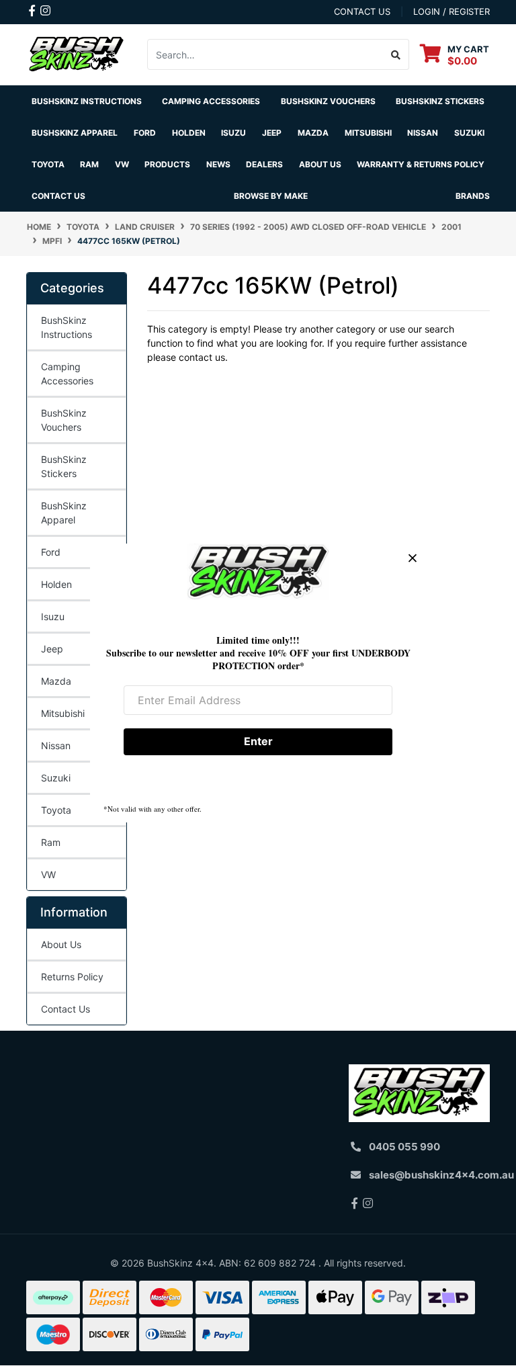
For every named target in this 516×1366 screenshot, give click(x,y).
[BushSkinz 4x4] (76, 53)
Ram (50, 842)
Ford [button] (145, 133)
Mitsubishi (63, 713)
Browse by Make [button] (271, 196)
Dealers (264, 164)
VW (48, 874)
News (218, 164)
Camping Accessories (211, 101)
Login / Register (451, 11)
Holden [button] (189, 133)
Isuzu (52, 616)
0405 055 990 (404, 1146)
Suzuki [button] (469, 133)
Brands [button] (473, 196)
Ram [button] (89, 164)
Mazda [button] (313, 133)
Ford (50, 552)
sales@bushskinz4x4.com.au (441, 1174)
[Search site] (396, 54)
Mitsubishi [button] (368, 133)
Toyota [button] (48, 164)
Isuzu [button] (233, 133)
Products (167, 164)
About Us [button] (320, 164)
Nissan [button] (422, 133)
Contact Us (58, 196)
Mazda (56, 681)
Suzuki (56, 777)
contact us (362, 11)
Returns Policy (72, 976)
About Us (61, 944)
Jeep (52, 648)
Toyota (56, 810)
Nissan (56, 745)
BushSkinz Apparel (75, 133)
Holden (56, 584)
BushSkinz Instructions (87, 101)
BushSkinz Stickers (440, 101)
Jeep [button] (272, 133)
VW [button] (122, 164)
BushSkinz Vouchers (328, 101)
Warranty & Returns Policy (420, 164)
